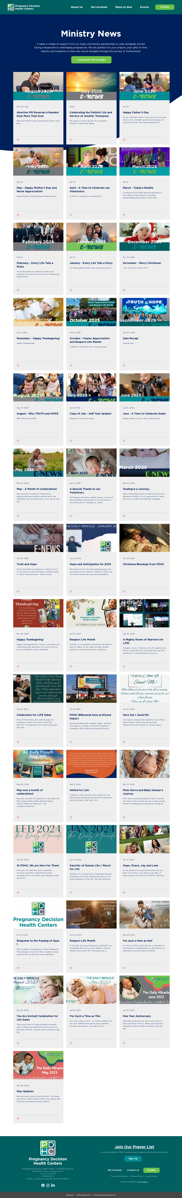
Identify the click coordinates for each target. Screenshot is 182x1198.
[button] (144, 7)
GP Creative (143, 1182)
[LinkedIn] (53, 1185)
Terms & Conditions (119, 1176)
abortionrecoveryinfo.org (105, 1195)
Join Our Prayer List (134, 1147)
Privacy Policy (137, 1176)
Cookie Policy (151, 1176)
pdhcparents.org (83, 1195)
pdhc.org (70, 1195)
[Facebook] (43, 1185)
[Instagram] (48, 1185)
